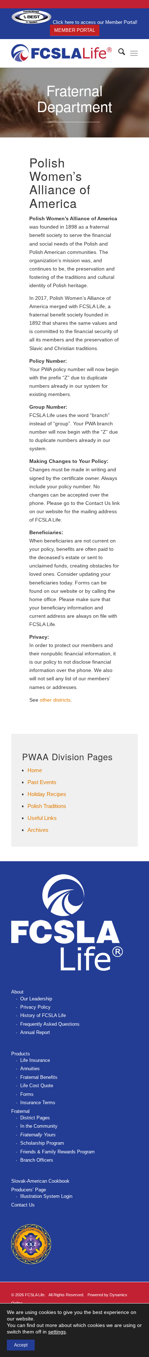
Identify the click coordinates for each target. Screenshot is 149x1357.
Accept (20, 1345)
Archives (37, 830)
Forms (27, 1094)
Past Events (41, 782)
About (17, 992)
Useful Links (42, 818)
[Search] (118, 53)
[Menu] (134, 53)
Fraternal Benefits (39, 1077)
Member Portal (74, 30)
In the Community (39, 1126)
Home (34, 770)
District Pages (35, 1117)
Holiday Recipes (46, 794)
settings (57, 1332)
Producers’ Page (28, 1189)
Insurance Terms (37, 1102)
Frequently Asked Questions (50, 1024)
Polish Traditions (46, 806)
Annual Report (35, 1032)
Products (20, 1053)
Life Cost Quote (36, 1085)
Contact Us (23, 1205)
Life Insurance (35, 1060)
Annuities (30, 1068)
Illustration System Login (46, 1196)
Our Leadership (36, 998)
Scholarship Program (42, 1143)
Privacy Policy (35, 1007)
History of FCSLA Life (43, 1015)
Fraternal (20, 1111)
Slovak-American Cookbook (40, 1181)
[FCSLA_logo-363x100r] (61, 53)
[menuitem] (118, 53)
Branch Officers (36, 1160)
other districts (55, 700)
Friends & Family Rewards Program (57, 1151)
